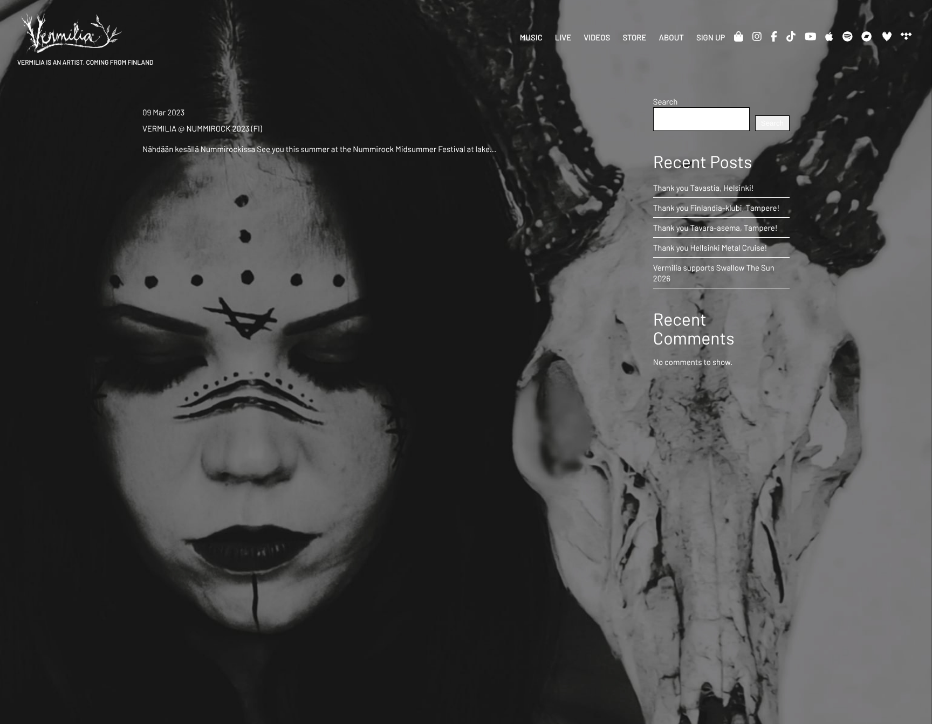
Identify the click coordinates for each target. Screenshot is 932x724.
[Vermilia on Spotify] (847, 36)
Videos (597, 37)
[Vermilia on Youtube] (811, 36)
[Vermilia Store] (738, 36)
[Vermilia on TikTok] (791, 36)
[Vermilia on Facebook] (774, 36)
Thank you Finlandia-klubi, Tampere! (716, 207)
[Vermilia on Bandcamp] (866, 36)
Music (531, 37)
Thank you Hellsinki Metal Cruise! (710, 247)
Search (665, 101)
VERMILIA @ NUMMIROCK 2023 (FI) (202, 128)
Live (563, 37)
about (671, 37)
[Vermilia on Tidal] (906, 36)
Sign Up (710, 37)
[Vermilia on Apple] (829, 36)
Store (634, 37)
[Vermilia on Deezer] (886, 36)
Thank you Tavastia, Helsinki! (703, 187)
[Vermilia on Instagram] (757, 36)
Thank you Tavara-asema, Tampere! (715, 227)
